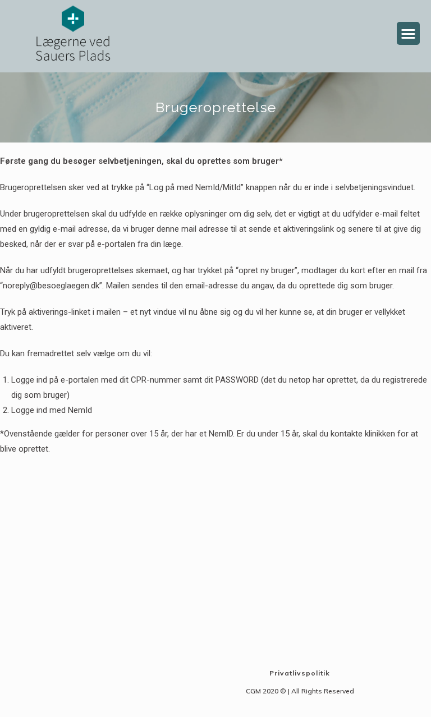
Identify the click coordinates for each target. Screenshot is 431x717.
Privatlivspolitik (299, 673)
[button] (408, 33)
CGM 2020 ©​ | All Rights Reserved (300, 691)
